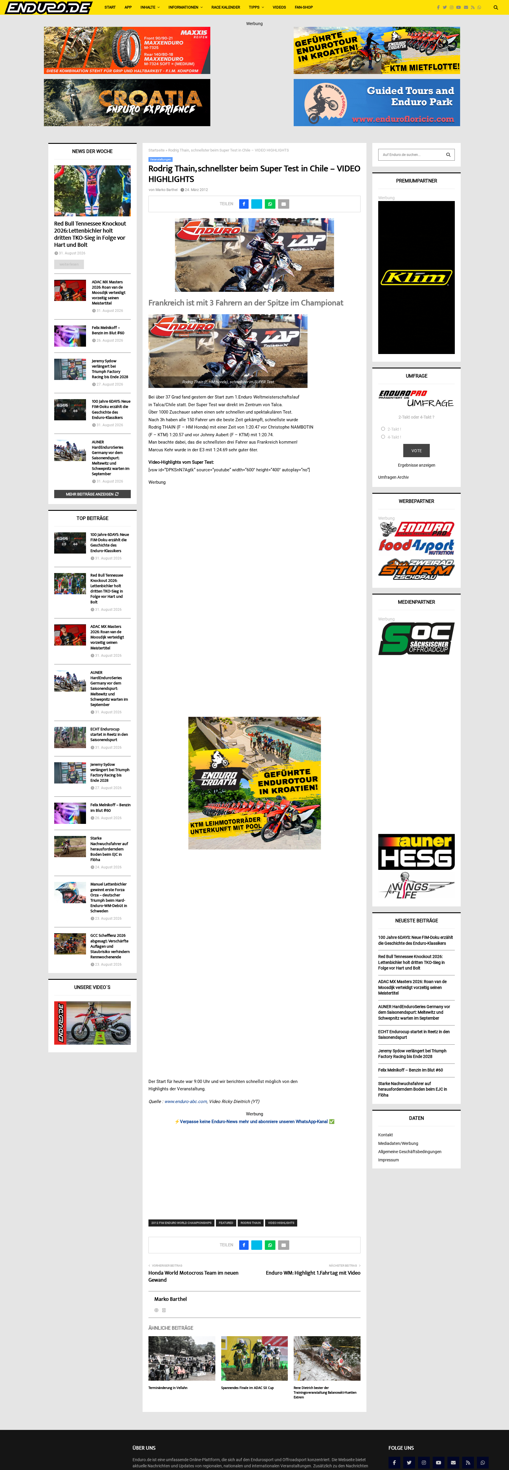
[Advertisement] (254, 1168)
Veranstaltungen (160, 159)
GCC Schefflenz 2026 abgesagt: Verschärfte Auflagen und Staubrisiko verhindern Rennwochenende (110, 946)
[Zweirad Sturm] (416, 578)
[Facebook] (440, 7)
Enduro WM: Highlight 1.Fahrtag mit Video (313, 1273)
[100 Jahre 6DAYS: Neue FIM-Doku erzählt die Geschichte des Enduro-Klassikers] (70, 409)
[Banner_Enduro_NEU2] (377, 82)
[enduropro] (416, 535)
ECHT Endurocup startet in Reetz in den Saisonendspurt (109, 735)
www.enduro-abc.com (185, 1101)
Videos (279, 7)
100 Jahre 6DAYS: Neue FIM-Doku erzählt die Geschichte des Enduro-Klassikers (111, 410)
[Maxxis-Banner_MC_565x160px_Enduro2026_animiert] (127, 30)
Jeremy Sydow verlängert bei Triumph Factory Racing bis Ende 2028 (110, 369)
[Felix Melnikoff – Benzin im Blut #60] (70, 336)
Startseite (156, 150)
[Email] (467, 7)
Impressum (388, 1160)
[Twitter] (446, 7)
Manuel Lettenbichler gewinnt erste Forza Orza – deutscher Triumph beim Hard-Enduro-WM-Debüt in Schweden (108, 898)
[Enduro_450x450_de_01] (254, 783)
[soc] (416, 653)
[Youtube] (460, 7)
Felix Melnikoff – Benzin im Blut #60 (108, 330)
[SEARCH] (448, 155)
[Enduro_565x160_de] (377, 30)
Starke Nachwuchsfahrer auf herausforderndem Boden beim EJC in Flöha (109, 849)
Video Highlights (281, 1222)
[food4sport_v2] (416, 554)
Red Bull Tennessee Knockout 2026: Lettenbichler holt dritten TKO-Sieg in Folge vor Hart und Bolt (90, 235)
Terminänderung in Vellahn (167, 1388)
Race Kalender (225, 7)
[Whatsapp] (480, 7)
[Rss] (474, 7)
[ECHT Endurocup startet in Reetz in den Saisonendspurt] (70, 737)
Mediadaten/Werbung (398, 1143)
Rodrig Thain (251, 1222)
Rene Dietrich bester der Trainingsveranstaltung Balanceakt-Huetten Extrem (325, 1393)
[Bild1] (127, 82)
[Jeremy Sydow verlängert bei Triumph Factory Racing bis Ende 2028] (70, 369)
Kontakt (385, 1134)
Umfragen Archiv (393, 477)
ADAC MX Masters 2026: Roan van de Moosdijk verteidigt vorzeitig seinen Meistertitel (108, 293)
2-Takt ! (394, 429)
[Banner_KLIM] (416, 352)
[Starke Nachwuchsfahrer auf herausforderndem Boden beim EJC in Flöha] (70, 846)
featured (226, 1222)
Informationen (183, 7)
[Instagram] (453, 7)
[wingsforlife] (416, 897)
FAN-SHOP (304, 7)
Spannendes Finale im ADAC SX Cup (247, 1388)
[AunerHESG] (416, 868)
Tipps (254, 7)
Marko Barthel (167, 190)
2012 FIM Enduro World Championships (181, 1222)
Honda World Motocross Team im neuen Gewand (193, 1277)
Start (110, 7)
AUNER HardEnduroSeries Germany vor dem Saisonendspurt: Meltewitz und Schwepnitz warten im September (111, 458)
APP (128, 7)
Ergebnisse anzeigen (416, 465)
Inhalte (148, 7)
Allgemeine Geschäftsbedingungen (410, 1151)
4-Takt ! (394, 437)
